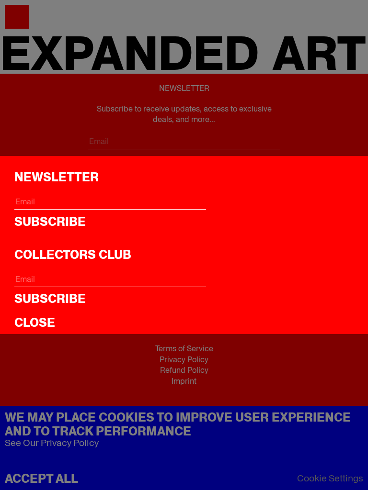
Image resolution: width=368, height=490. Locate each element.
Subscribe (50, 221)
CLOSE (34, 322)
